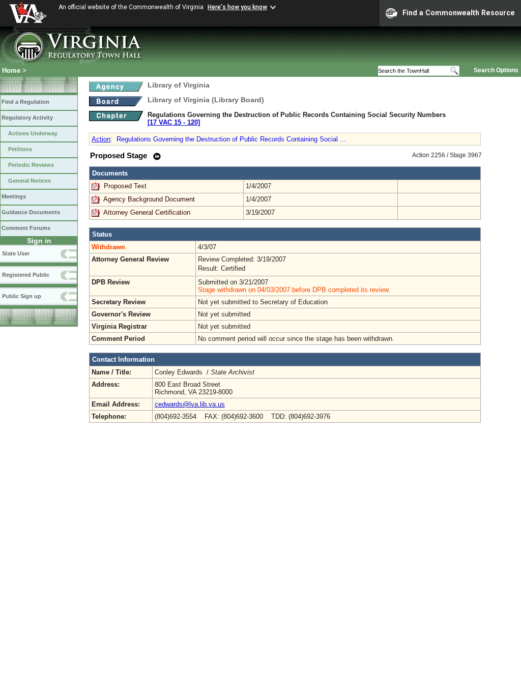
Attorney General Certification (146, 212)
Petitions (20, 149)
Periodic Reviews (31, 165)
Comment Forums (26, 228)
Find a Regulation (25, 102)
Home (11, 70)
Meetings (14, 196)
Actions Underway (32, 133)
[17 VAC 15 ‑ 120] (174, 122)
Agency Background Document (149, 199)
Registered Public (25, 275)
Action (101, 139)
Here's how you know (237, 7)
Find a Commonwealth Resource (458, 13)
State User (16, 253)
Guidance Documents (31, 212)
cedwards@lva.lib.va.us (190, 404)
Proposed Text (126, 186)
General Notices (29, 181)
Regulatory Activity (27, 117)
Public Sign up (21, 296)
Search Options (496, 70)
